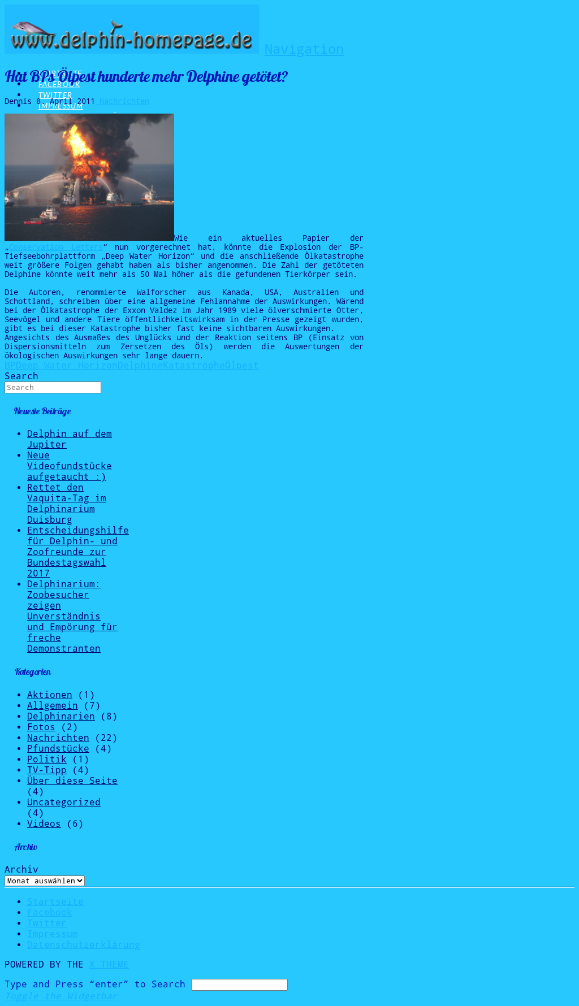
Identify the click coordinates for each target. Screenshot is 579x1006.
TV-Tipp (47, 770)
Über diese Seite (72, 780)
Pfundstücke (58, 748)
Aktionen (49, 695)
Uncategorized (64, 802)
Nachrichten (122, 101)
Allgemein (52, 705)
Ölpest (242, 365)
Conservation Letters (56, 246)
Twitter (47, 923)
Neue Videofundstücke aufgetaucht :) (69, 466)
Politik (47, 759)
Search (21, 376)
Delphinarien (61, 716)
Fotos (41, 727)
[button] (304, 49)
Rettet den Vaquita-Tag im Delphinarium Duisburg (66, 503)
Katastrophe (194, 365)
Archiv (21, 869)
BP (10, 365)
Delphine (140, 365)
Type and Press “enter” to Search (95, 984)
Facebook (49, 912)
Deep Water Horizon (67, 365)
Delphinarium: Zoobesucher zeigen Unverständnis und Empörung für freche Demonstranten (72, 616)
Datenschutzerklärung (83, 944)
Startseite (55, 901)
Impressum (52, 934)
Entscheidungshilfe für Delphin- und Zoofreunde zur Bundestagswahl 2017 (78, 552)
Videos (44, 823)
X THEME (109, 964)
